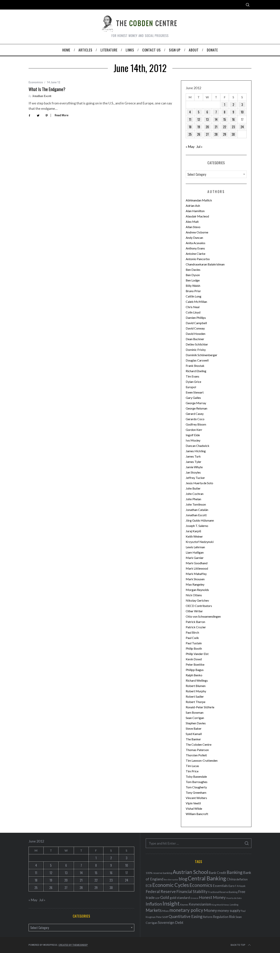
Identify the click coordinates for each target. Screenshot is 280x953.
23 (233, 127)
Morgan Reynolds (197, 590)
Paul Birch (192, 632)
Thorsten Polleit (196, 755)
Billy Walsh (193, 285)
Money (210, 910)
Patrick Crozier (196, 627)
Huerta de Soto (234, 898)
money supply (229, 910)
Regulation (220, 917)
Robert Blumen (196, 686)
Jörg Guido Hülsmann (200, 520)
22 (224, 127)
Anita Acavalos (195, 243)
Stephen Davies (196, 723)
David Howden (195, 333)
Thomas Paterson (197, 750)
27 (207, 134)
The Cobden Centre (198, 744)
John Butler (193, 488)
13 (207, 119)
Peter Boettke (195, 664)
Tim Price (192, 771)
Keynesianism (200, 904)
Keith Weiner (194, 536)
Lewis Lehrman (195, 547)
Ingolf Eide (193, 435)
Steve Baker (194, 728)
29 (224, 134)
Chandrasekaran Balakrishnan (205, 264)
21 (216, 127)
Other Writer (194, 611)
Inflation (154, 904)
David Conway (195, 328)
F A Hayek (240, 886)
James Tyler (193, 461)
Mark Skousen (195, 579)
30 (233, 134)
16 (233, 119)
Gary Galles (193, 397)
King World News (220, 904)
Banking (234, 872)
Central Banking (207, 878)
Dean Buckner (195, 339)
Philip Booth (194, 648)
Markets (154, 910)
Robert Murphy (196, 691)
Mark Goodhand (196, 563)
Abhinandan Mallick (199, 200)
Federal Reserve (161, 891)
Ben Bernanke (171, 879)
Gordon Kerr (194, 429)
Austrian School (190, 872)
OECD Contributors (199, 606)
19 (198, 127)
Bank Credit (217, 873)
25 (190, 134)
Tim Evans (192, 376)
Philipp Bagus (195, 670)
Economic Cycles (170, 885)
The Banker (193, 739)
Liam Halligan (195, 552)
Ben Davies (193, 269)
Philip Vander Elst (197, 654)
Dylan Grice (193, 381)
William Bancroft (197, 814)
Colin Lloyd (193, 312)
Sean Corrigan (195, 718)
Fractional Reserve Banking (223, 892)
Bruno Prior (193, 291)
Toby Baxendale (196, 776)
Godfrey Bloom (196, 424)
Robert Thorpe (195, 702)
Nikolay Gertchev (197, 600)
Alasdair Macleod (197, 216)
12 (198, 119)
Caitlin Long (193, 296)
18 (190, 127)
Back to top (238, 945)
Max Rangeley (195, 584)
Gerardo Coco (195, 419)
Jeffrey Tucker (195, 477)
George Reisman (196, 408)
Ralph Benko (194, 675)
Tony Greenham (196, 792)
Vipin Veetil (193, 803)
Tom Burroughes (196, 782)
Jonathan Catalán (197, 509)
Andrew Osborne (197, 232)
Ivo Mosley (193, 440)
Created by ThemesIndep (73, 945)
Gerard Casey (195, 413)
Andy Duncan (194, 237)
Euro (231, 885)
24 (242, 127)
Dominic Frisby (196, 349)
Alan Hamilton (195, 211)
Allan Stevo (193, 227)
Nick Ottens (194, 595)
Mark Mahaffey (196, 573)
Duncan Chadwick (197, 445)
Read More (61, 115)
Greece (194, 898)
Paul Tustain (194, 643)
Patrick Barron (195, 622)
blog (183, 878)
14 (216, 119)
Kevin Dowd (194, 659)
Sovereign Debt (170, 922)
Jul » (199, 146)
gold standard (180, 898)
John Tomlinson (196, 504)
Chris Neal (192, 307)
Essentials (220, 886)
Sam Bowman (194, 712)
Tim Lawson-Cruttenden (202, 760)
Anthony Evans (195, 248)
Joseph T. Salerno (197, 525)
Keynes (184, 904)
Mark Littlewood (197, 568)
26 (198, 134)
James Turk (193, 456)
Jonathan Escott (41, 96)
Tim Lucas (192, 766)
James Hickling (196, 451)
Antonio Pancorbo (198, 259)
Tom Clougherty (196, 787)
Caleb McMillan (196, 301)
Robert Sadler (195, 696)
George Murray (196, 403)
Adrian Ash (193, 205)
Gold (164, 897)
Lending (234, 904)
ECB (149, 886)
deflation (242, 879)
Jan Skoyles (193, 472)
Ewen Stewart (195, 392)
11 (190, 119)
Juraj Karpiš (193, 531)
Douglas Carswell (197, 360)
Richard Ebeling (196, 371)
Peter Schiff (162, 917)
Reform (207, 917)
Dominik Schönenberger (201, 355)
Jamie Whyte (194, 467)
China (231, 879)
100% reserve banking (159, 872)
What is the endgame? (47, 89)
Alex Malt (192, 221)
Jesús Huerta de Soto (199, 483)
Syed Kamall (194, 734)
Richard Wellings (197, 680)
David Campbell (196, 323)
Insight (171, 903)
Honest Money (212, 897)
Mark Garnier (195, 557)
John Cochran (194, 493)
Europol (191, 387)
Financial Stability (192, 891)
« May (190, 146)
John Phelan (193, 499)
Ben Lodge (193, 280)
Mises (165, 910)
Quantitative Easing (185, 916)
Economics (36, 82)
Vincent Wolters (196, 798)
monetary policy (186, 910)
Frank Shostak (195, 365)
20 (207, 127)
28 (216, 134)
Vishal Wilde (194, 808)
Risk (232, 917)
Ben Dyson (193, 275)
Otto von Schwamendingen (203, 616)
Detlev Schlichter (197, 344)
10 (242, 112)
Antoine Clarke (195, 253)
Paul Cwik (192, 638)
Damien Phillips (196, 317)
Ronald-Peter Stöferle (200, 707)
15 (224, 119)
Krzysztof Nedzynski (200, 541)
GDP (157, 898)
